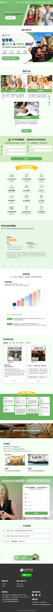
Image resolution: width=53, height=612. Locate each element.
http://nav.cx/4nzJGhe (18, 449)
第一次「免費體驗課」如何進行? (15, 541)
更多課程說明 (26, 130)
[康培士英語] (26, 570)
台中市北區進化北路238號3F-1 (38, 470)
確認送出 (26, 158)
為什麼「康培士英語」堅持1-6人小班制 (17, 536)
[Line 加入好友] (26, 575)
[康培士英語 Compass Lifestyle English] (4, 2)
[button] (18, 2)
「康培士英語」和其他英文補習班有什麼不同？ (20, 531)
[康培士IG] (36, 595)
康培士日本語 (20, 584)
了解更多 (15, 381)
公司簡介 (4, 584)
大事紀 (3, 586)
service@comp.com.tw (44, 604)
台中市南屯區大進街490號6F (13, 470)
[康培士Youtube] (40, 595)
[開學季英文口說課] (25, 63)
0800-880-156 (16, 446)
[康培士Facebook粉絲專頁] (33, 595)
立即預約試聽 (10, 18)
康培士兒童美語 (20, 586)
